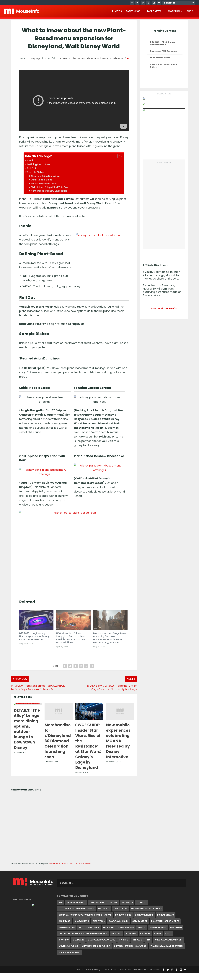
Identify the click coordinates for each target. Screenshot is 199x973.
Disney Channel (123, 915)
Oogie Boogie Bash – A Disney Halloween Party (83, 933)
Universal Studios (68, 946)
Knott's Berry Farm (89, 927)
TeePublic (137, 939)
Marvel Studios (158, 927)
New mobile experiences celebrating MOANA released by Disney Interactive (118, 740)
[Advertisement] (164, 205)
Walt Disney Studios (69, 952)
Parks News (133, 11)
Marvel (142, 927)
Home (80, 969)
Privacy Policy (93, 969)
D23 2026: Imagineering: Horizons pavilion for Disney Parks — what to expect (34, 636)
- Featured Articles (66, 58)
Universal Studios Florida (96, 946)
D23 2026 (112, 902)
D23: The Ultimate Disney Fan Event (76, 908)
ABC (61, 902)
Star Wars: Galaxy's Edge (101, 939)
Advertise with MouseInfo (146, 969)
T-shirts (123, 939)
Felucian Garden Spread (44, 183)
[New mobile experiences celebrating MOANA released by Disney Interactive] (120, 711)
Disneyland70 (81, 921)
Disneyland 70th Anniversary (164, 51)
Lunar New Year (126, 927)
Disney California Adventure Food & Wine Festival (85, 915)
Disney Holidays (165, 915)
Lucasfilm (108, 927)
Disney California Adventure (146, 908)
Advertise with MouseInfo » (164, 308)
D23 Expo (141, 902)
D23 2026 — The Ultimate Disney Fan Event (162, 43)
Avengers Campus (76, 902)
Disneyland (64, 921)
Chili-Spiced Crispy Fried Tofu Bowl (50, 187)
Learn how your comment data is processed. (70, 863)
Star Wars (78, 939)
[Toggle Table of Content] (118, 156)
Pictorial (116, 933)
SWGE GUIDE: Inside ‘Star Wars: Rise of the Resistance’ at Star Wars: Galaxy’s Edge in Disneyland (88, 746)
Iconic (30, 160)
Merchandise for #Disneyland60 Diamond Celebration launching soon (58, 740)
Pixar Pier (145, 933)
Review (157, 933)
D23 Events (127, 902)
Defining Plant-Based (39, 164)
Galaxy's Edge (139, 921)
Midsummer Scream (160, 57)
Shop (190, 11)
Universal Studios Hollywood (130, 946)
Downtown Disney (118, 921)
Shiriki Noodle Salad (41, 179)
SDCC (168, 933)
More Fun (174, 11)
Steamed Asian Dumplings (45, 176)
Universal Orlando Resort (168, 939)
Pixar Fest (131, 933)
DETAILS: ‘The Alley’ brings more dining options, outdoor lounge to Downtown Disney (27, 729)
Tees (148, 939)
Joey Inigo (35, 58)
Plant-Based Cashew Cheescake (49, 190)
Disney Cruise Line (144, 915)
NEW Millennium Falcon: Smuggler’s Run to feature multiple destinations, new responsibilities (70, 638)
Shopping (64, 939)
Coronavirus (97, 902)
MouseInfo (176, 927)
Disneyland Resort (86, 58)
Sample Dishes (36, 172)
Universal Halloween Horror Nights (163, 65)
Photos (117, 11)
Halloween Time (67, 927)
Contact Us (125, 969)
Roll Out (31, 168)
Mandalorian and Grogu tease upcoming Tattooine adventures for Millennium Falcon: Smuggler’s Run (109, 638)
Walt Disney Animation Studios (167, 946)
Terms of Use (109, 969)
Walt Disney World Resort (110, 58)
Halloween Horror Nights (165, 921)
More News (154, 11)
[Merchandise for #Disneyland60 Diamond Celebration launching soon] (59, 711)
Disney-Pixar (120, 908)
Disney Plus (99, 921)
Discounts (104, 908)
